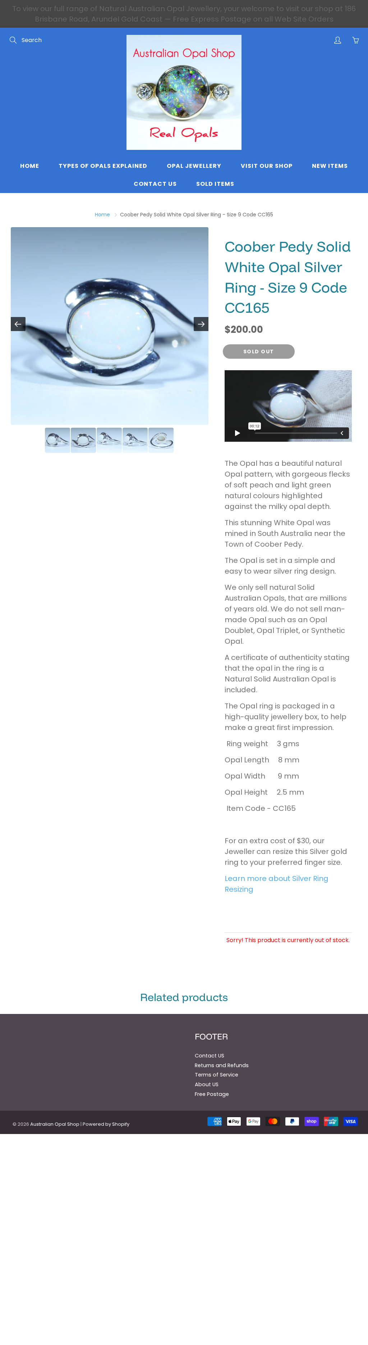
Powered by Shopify (106, 1124)
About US (206, 1084)
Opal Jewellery (194, 166)
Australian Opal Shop (54, 1124)
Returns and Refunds (222, 1065)
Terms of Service (216, 1074)
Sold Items (215, 184)
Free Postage (212, 1094)
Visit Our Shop (267, 166)
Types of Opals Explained (103, 166)
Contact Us (155, 184)
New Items (330, 166)
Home (29, 166)
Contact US (209, 1055)
